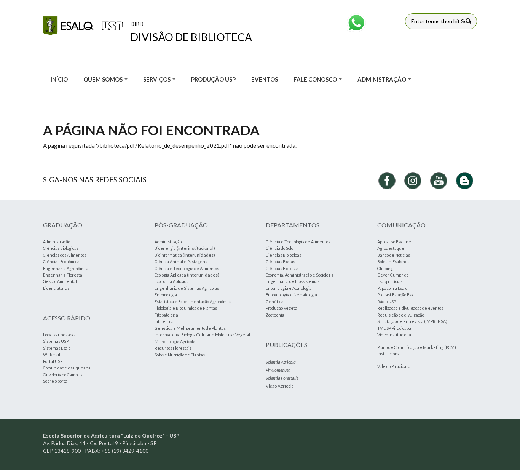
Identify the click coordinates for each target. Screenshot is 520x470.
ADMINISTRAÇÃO (382, 79)
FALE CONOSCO (315, 79)
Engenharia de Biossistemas (292, 281)
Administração (56, 241)
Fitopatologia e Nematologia (291, 294)
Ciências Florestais (283, 268)
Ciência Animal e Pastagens (181, 261)
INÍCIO (59, 79)
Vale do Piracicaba (394, 366)
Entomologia (166, 294)
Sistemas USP (56, 341)
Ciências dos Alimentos (64, 255)
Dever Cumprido (392, 274)
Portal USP (52, 361)
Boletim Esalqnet (393, 261)
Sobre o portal (56, 381)
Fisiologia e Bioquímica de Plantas (186, 307)
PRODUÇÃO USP (213, 79)
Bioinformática (168, 255)
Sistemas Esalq (57, 347)
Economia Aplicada (172, 281)
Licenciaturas (56, 288)
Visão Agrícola (280, 386)
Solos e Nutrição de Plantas (180, 354)
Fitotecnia (164, 321)
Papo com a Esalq (392, 288)
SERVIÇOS (157, 79)
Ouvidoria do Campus (62, 374)
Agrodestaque (390, 248)
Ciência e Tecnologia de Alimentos (187, 268)
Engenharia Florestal (63, 274)
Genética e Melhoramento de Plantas (190, 328)
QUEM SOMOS (103, 79)
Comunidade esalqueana (67, 367)
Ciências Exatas (280, 261)
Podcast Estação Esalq (397, 294)
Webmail (51, 354)
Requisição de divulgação (400, 314)
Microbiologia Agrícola (175, 341)
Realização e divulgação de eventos (410, 307)
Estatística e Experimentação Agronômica (193, 301)
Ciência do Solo (279, 248)
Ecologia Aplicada (170, 274)
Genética (275, 301)
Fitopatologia (166, 314)
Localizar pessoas (59, 334)
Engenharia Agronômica (66, 268)
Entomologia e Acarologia (289, 288)
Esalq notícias (389, 281)
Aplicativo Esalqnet (395, 241)
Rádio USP (386, 301)
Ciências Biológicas (60, 248)
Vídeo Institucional (394, 334)
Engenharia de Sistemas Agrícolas (187, 288)
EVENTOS (264, 79)
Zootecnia (275, 314)
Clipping (385, 268)
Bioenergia (165, 248)
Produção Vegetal (282, 307)
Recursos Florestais (173, 347)
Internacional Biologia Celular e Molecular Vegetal (202, 334)
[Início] (83, 25)
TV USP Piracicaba (394, 328)
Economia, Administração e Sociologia (300, 274)
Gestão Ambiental (60, 281)
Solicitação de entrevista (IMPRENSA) (412, 321)
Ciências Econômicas (62, 261)
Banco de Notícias (393, 255)
